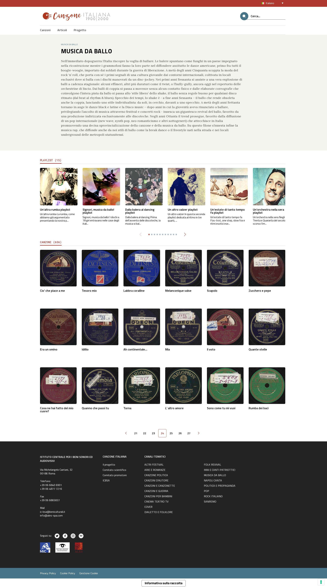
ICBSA (106, 480)
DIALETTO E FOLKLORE (158, 512)
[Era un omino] (58, 326)
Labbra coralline (134, 290)
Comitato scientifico (114, 470)
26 (180, 433)
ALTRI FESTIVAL (154, 465)
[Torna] (141, 385)
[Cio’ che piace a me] (58, 267)
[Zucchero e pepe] (267, 267)
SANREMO (210, 502)
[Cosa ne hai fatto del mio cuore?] (58, 385)
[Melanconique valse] (183, 267)
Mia (167, 349)
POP (206, 491)
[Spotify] (81, 536)
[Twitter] (57, 536)
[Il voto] (225, 326)
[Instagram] (73, 536)
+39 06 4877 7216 (51, 489)
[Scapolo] (225, 267)
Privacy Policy (48, 573)
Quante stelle (258, 349)
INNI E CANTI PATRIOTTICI (219, 470)
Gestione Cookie (88, 573)
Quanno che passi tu (95, 408)
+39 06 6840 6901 (51, 485)
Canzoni (45, 30)
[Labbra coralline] (141, 267)
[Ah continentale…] (141, 326)
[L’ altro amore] (183, 385)
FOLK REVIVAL (212, 465)
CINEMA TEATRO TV (156, 502)
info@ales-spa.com (51, 515)
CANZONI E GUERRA (156, 491)
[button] (185, 234)
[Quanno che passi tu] (100, 385)
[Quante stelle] (267, 326)
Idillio (85, 349)
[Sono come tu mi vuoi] (225, 385)
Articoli (62, 30)
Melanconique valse (178, 290)
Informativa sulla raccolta (163, 583)
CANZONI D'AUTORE (156, 480)
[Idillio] (100, 326)
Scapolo (212, 290)
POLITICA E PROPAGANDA (219, 486)
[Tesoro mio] (100, 267)
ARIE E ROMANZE (154, 470)
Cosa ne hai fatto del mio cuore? (56, 409)
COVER (148, 507)
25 (171, 433)
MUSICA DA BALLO (215, 475)
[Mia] (183, 326)
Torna (127, 408)
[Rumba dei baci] (267, 385)
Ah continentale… (135, 349)
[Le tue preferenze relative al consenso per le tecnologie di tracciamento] (321, 582)
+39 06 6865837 (50, 500)
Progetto (80, 30)
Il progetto (109, 465)
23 (153, 433)
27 (188, 433)
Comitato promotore (115, 475)
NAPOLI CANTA (213, 480)
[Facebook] (65, 536)
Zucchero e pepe (260, 290)
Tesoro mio (89, 290)
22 (144, 433)
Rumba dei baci (259, 408)
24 (162, 433)
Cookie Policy (67, 573)
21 (135, 433)
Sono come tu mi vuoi (221, 408)
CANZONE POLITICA (156, 475)
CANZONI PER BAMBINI (158, 496)
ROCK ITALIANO (213, 496)
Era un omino (48, 349)
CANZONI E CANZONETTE (159, 486)
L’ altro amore (174, 408)
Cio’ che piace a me (52, 290)
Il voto (211, 349)
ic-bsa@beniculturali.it (52, 512)
